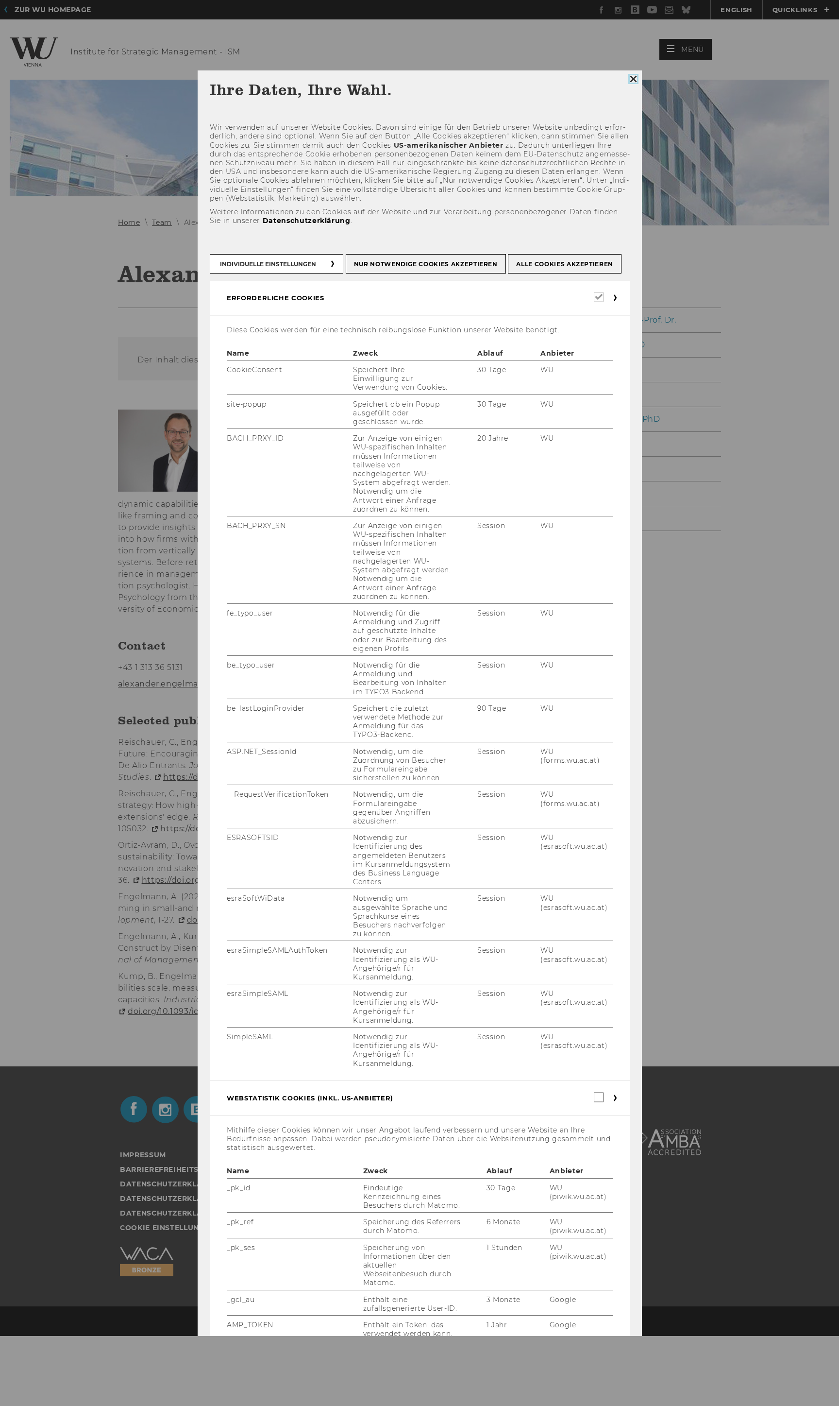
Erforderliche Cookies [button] (275, 297)
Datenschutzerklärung (306, 220)
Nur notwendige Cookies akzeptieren (425, 263)
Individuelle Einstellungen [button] (268, 263)
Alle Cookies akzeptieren (564, 263)
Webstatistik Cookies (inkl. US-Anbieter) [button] (310, 1098)
